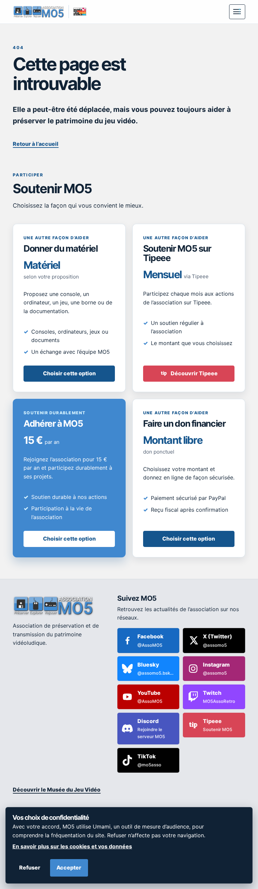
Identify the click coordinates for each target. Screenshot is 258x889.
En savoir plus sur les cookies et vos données (72, 846)
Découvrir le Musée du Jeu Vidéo (56, 789)
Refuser (29, 867)
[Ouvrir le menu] (237, 11)
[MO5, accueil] (38, 11)
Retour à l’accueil (35, 143)
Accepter (68, 867)
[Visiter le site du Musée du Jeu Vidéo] (77, 11)
